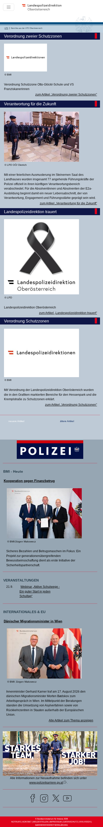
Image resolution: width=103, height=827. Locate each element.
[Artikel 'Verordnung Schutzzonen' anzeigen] (41, 376)
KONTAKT (27, 822)
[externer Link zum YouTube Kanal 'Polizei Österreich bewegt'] (67, 799)
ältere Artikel (67, 421)
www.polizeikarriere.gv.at (46, 782)
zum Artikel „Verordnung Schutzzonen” (71, 404)
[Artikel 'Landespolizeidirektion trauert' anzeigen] (41, 293)
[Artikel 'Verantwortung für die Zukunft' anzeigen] (41, 160)
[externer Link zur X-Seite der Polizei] (55, 799)
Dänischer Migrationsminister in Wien (33, 621)
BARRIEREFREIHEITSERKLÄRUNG (51, 825)
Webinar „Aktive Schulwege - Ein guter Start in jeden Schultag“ (40, 591)
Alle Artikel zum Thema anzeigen (71, 720)
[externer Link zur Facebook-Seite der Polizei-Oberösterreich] (32, 799)
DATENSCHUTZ (70, 822)
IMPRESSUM (56, 822)
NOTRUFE (16, 822)
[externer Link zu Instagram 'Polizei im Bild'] (44, 799)
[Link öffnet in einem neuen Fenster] (50, 775)
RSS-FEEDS (85, 822)
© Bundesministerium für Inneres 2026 (51, 819)
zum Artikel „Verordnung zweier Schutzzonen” (66, 94)
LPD (6, 28)
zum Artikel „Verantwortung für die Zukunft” (68, 203)
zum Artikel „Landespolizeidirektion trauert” (68, 313)
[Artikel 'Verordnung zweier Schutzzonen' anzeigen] (25, 70)
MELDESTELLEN (40, 822)
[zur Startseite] (43, 10)
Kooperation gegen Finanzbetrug (29, 481)
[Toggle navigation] (8, 7)
